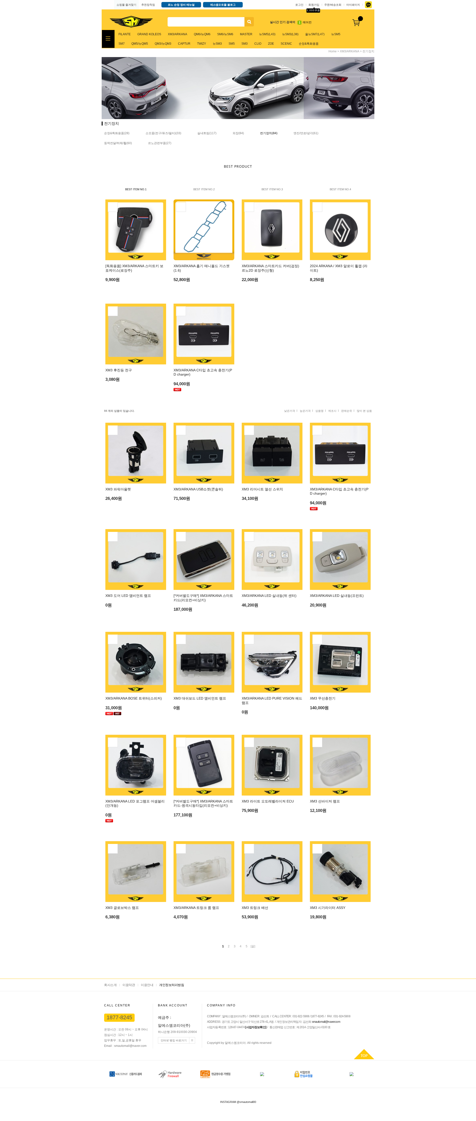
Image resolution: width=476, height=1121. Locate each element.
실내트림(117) (206, 133)
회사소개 (110, 985)
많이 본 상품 (364, 410)
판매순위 (346, 410)
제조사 (332, 410)
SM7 (122, 43)
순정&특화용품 (309, 43)
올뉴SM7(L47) (315, 34)
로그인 (299, 4)
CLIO (257, 43)
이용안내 (147, 985)
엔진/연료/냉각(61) (306, 133)
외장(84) (238, 133)
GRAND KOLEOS (149, 34)
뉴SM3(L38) (290, 34)
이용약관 (128, 985)
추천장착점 (148, 4)
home (332, 51)
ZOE (271, 43)
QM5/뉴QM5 (139, 43)
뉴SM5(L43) (267, 34)
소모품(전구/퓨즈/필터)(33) (163, 133)
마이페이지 (353, 4)
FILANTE (125, 34)
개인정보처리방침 (171, 985)
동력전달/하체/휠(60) (118, 143)
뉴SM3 (217, 43)
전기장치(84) (268, 133)
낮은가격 (289, 410)
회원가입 (313, 4)
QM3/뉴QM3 (163, 43)
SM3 (244, 43)
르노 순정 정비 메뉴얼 (181, 4)
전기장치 (368, 51)
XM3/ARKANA (177, 34)
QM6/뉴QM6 (202, 34)
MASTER (246, 34)
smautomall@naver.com (326, 1022)
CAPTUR (184, 43)
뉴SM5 (335, 34)
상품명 (319, 410)
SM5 (232, 43)
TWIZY (201, 43)
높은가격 (305, 410)
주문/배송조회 (332, 4)
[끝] (253, 946)
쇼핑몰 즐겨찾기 (126, 4)
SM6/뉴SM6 (225, 34)
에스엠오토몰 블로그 (223, 4)
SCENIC (286, 43)
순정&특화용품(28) (116, 133)
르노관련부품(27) (159, 143)
